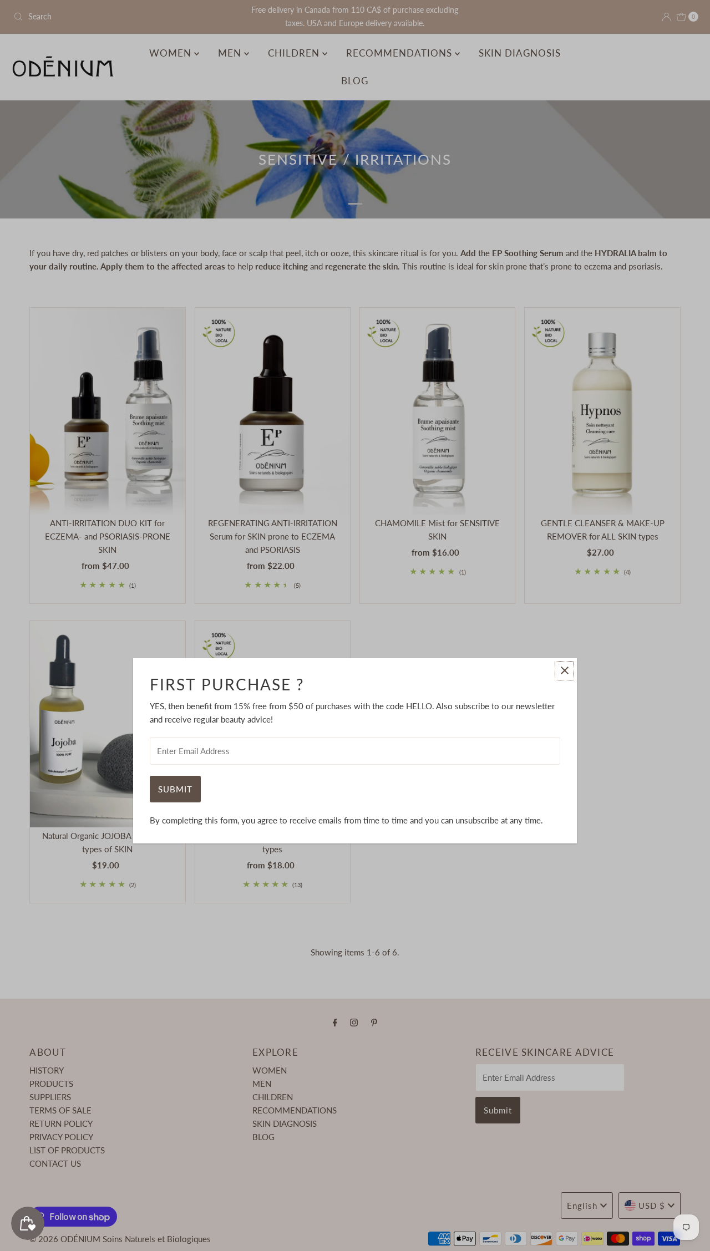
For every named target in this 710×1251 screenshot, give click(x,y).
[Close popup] (564, 670)
